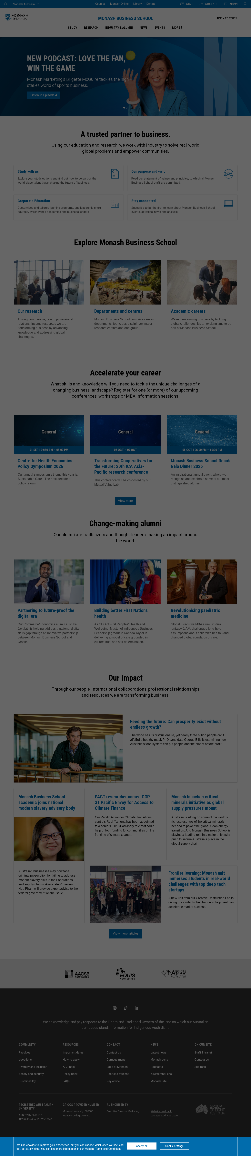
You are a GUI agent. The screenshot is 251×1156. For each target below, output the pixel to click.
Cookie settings (174, 1146)
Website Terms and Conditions (103, 1149)
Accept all (141, 1146)
